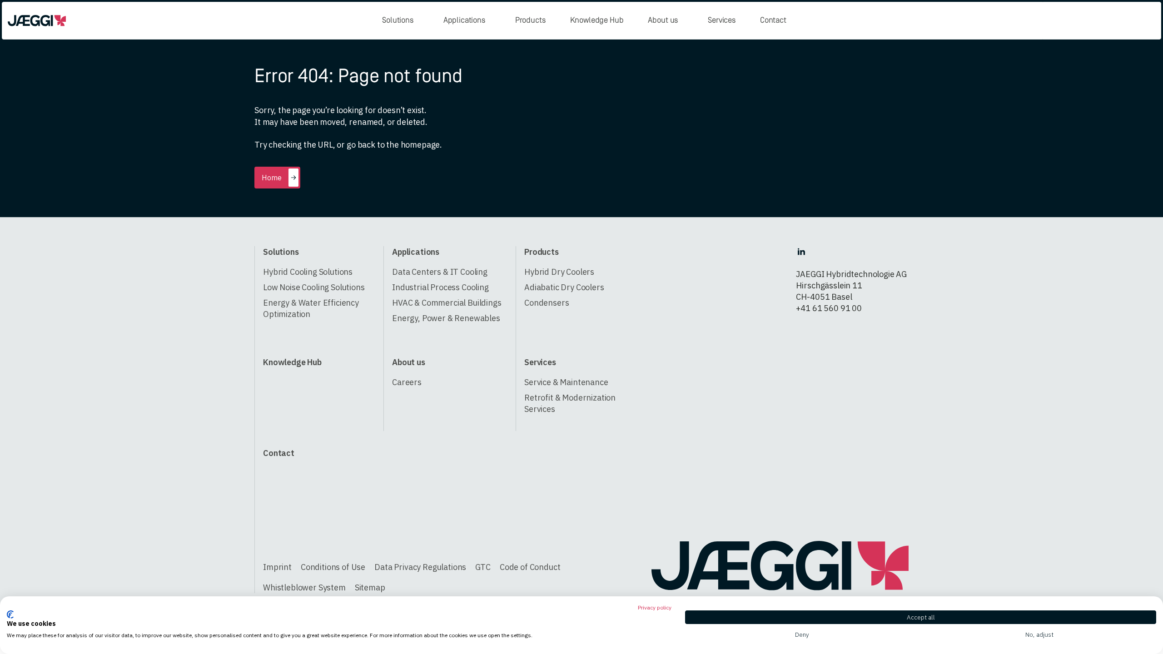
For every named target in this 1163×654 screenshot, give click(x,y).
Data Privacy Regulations (420, 567)
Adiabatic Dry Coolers (564, 287)
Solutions (397, 20)
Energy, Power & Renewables (446, 318)
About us (663, 20)
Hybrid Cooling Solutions (308, 272)
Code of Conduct (530, 567)
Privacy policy (654, 607)
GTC (483, 567)
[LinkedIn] (801, 251)
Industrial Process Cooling (440, 287)
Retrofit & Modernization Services (570, 403)
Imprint (277, 567)
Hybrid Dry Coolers (559, 272)
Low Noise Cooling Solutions (314, 287)
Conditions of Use (333, 567)
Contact (773, 20)
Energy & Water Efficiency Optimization (311, 308)
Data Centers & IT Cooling (439, 272)
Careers (407, 382)
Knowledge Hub (597, 20)
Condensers (546, 302)
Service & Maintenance (566, 382)
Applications (464, 20)
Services (722, 20)
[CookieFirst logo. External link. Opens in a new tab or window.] (10, 614)
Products (530, 20)
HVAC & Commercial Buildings (447, 302)
